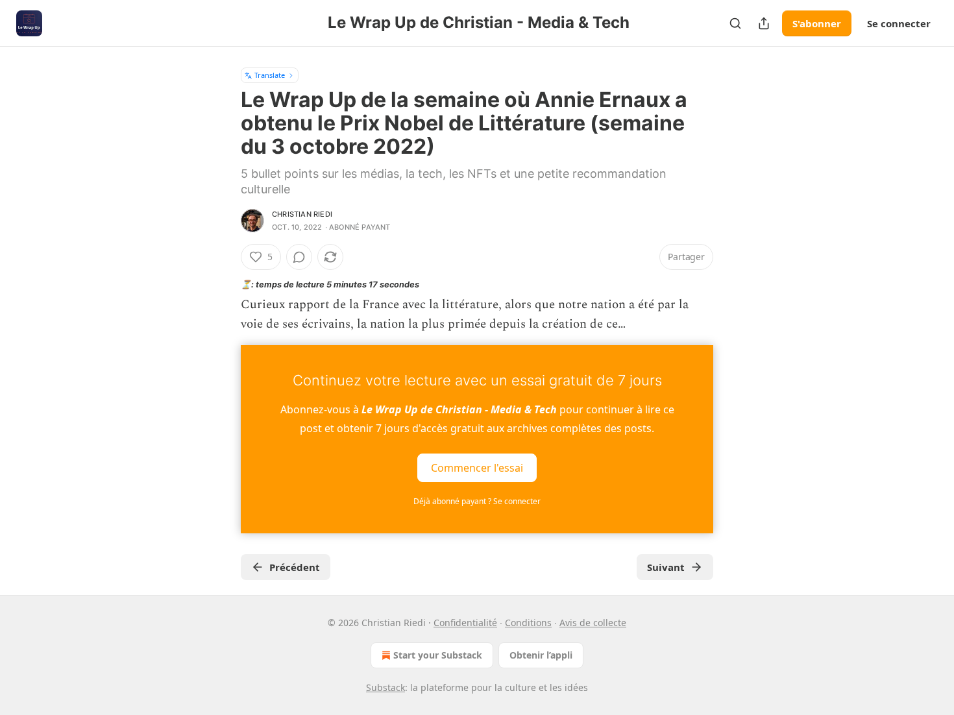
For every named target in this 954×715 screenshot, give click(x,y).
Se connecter (899, 23)
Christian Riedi (302, 214)
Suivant (666, 567)
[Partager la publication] (764, 23)
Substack (385, 687)
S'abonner (816, 23)
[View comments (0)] (299, 257)
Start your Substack (437, 655)
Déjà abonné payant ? (477, 501)
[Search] (735, 23)
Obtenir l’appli (540, 655)
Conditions (528, 622)
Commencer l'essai (477, 467)
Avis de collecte (592, 622)
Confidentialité (465, 622)
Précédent (294, 567)
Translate (269, 75)
